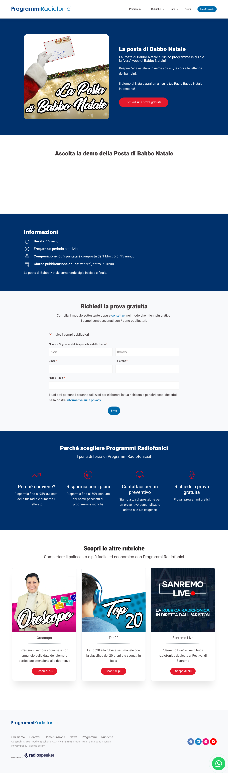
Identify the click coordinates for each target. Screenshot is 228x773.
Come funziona (55, 737)
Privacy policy (19, 746)
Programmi (135, 9)
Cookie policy (37, 746)
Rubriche (156, 9)
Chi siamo (18, 737)
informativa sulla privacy (83, 400)
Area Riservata (207, 9)
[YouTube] (213, 741)
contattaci (118, 315)
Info (173, 9)
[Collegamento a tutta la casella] (44, 624)
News (188, 9)
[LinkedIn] (198, 741)
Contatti (34, 737)
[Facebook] (190, 741)
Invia (114, 411)
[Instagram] (205, 741)
